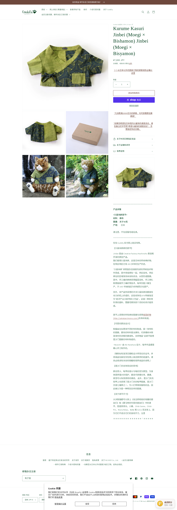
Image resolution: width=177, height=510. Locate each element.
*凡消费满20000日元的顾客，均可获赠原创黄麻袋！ (133, 114)
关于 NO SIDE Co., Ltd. (109, 460)
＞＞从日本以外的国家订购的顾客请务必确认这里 (133, 71)
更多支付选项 (133, 106)
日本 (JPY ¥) (29, 500)
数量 (114, 80)
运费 (130, 63)
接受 (87, 504)
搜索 (44, 460)
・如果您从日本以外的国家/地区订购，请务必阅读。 (103, 464)
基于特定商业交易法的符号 (59, 460)
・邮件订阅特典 (59, 464)
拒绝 (114, 504)
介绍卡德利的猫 (74, 464)
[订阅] (63, 478)
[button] (44, 9)
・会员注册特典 (127, 460)
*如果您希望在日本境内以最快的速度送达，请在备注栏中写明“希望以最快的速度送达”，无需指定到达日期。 (133, 124)
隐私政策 (58, 497)
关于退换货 (85, 460)
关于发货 (75, 460)
